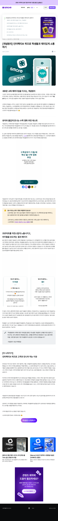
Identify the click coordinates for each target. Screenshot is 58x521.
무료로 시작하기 (28, 420)
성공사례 (9, 39)
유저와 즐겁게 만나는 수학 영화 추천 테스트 (17, 23)
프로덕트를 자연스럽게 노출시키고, (15, 26)
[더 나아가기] (10, 32)
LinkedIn (29, 508)
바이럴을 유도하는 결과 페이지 (14, 29)
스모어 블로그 (4, 508)
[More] (37, 7)
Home (4, 39)
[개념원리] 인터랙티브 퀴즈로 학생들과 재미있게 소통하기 (20, 18)
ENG (33, 508)
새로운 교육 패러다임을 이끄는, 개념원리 (16, 20)
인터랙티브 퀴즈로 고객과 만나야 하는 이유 (17, 35)
